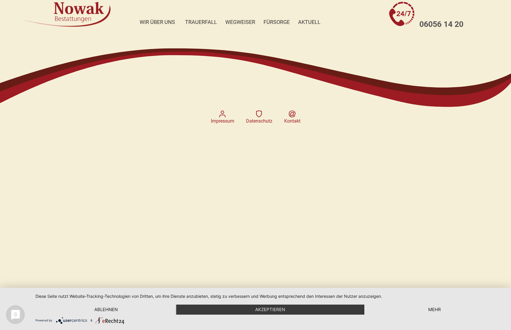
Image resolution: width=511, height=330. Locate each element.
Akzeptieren (270, 309)
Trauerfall (201, 22)
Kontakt (292, 121)
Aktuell (309, 22)
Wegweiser (240, 22)
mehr (434, 309)
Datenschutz (259, 121)
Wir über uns (157, 22)
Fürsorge (276, 22)
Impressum (222, 121)
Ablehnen (106, 309)
